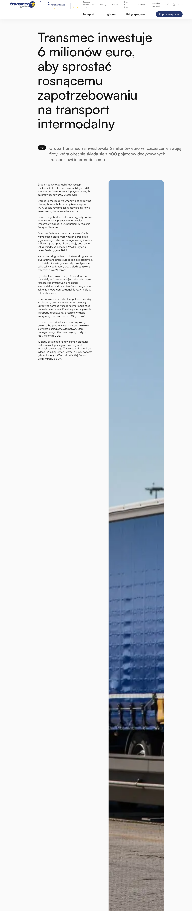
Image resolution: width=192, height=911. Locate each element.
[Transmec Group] (44, 4)
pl (179, 5)
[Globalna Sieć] (174, 4)
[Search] (168, 4)
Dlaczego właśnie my (86, 4)
